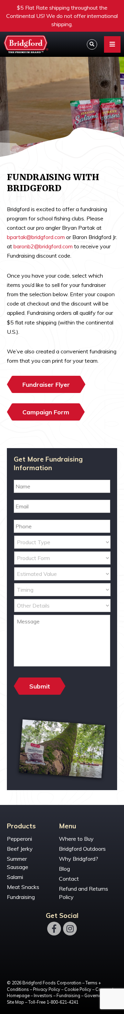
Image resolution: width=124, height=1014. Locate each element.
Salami (15, 876)
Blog (64, 868)
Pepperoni (19, 838)
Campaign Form (45, 412)
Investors (43, 995)
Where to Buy (76, 838)
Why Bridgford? (78, 858)
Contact (69, 878)
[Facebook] (54, 928)
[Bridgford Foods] (25, 44)
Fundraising (21, 896)
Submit (39, 686)
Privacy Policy (46, 989)
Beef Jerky (20, 848)
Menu (67, 826)
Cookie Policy (77, 989)
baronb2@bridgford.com (43, 246)
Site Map (15, 1002)
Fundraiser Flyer (46, 384)
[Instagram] (70, 928)
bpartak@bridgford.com (36, 237)
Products (21, 826)
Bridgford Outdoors (82, 848)
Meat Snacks (23, 886)
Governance (96, 995)
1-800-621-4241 (62, 1002)
